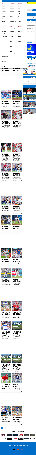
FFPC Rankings (3, 33)
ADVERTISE (9, 444)
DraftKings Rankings (4, 31)
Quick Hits (11, 49)
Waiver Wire (11, 46)
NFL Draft (19, 8)
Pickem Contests (3, 66)
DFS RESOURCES (20, 26)
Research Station (3, 16)
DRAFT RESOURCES (12, 3)
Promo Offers (19, 43)
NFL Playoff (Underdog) (4, 36)
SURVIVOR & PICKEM (4, 54)
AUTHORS (14, 445)
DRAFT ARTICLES (20, 3)
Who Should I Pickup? (12, 33)
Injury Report (11, 39)
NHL (33, 22)
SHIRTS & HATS (26, 444)
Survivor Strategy (3, 59)
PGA (31, 22)
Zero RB (19, 18)
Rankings (11, 13)
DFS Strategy (19, 39)
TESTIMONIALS (14, 444)
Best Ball (19, 11)
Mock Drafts (19, 21)
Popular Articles (26, 14)
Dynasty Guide (11, 16)
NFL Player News (11, 36)
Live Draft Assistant (12, 8)
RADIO (35, 9)
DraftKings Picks (19, 33)
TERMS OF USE (25, 445)
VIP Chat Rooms (3, 23)
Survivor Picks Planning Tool (5, 56)
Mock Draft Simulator (12, 6)
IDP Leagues (19, 23)
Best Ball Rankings (4, 28)
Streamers (11, 44)
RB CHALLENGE (31, 444)
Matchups (11, 43)
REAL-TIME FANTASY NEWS (27, 20)
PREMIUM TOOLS (3, 3)
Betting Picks (19, 41)
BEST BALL (3, 26)
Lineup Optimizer (3, 11)
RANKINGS (25, 77)
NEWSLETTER (20, 444)
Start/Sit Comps (3, 21)
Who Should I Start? (12, 31)
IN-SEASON (11, 26)
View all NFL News (29, 42)
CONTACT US (4, 444)
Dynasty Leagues (20, 6)
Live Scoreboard (11, 38)
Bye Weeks (11, 51)
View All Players (29, 63)
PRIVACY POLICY (19, 445)
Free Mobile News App (12, 28)
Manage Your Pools (4, 61)
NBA (28, 22)
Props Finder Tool (3, 13)
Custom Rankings (3, 8)
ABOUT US (10, 445)
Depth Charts (11, 18)
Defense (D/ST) (11, 48)
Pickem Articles (3, 64)
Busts (18, 16)
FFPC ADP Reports (12, 23)
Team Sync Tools (3, 6)
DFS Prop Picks (19, 38)
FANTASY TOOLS (26, 9)
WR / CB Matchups (4, 18)
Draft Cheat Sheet (12, 11)
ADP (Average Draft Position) (13, 21)
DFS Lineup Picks (19, 31)
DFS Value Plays (19, 36)
